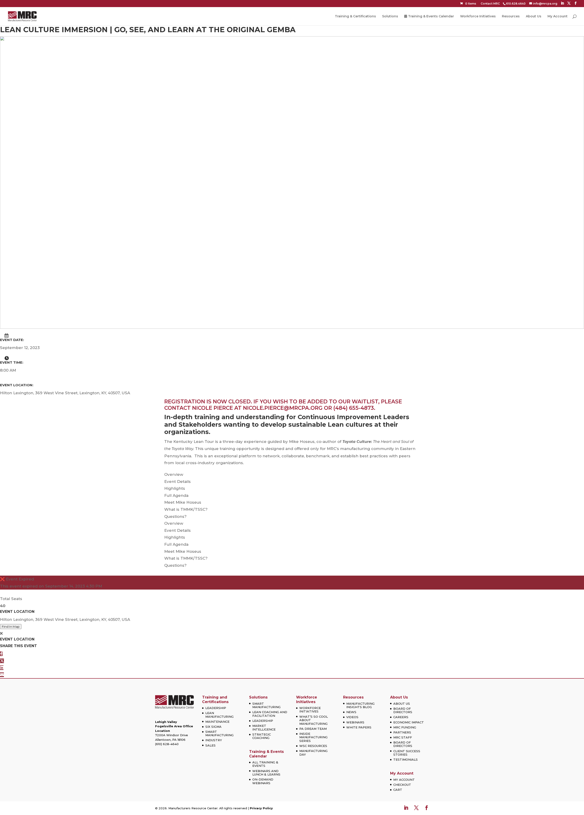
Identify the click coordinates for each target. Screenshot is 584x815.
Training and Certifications (215, 699)
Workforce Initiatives (478, 16)
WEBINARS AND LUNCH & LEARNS (266, 772)
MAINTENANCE (217, 721)
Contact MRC (490, 3)
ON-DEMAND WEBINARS (262, 781)
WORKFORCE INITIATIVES (310, 709)
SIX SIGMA (213, 726)
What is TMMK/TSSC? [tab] (186, 509)
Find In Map (11, 626)
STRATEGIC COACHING (261, 736)
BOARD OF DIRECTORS (402, 710)
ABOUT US (401, 703)
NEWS (351, 712)
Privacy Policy (261, 808)
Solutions (390, 16)
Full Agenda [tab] (176, 495)
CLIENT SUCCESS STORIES (406, 753)
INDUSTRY (213, 740)
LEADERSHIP (215, 708)
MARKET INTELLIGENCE (264, 727)
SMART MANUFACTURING (219, 733)
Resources (511, 16)
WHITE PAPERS (358, 727)
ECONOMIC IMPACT (408, 722)
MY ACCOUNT (404, 779)
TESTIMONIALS (405, 759)
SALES (210, 745)
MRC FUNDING (404, 727)
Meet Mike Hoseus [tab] (182, 502)
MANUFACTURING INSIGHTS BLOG (360, 705)
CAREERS (400, 717)
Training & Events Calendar (431, 16)
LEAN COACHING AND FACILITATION (269, 713)
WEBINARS (355, 722)
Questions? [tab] (175, 516)
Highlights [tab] (174, 488)
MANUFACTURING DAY (313, 752)
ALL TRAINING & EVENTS (265, 764)
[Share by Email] (2, 674)
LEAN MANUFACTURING (219, 714)
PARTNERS (402, 732)
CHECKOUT (402, 784)
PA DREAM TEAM (313, 728)
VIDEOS (352, 717)
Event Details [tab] (177, 481)
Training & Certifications (355, 16)
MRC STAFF (402, 737)
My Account (558, 16)
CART (397, 789)
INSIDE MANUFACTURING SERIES (313, 737)
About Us (533, 16)
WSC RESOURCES (313, 746)
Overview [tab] (173, 474)
